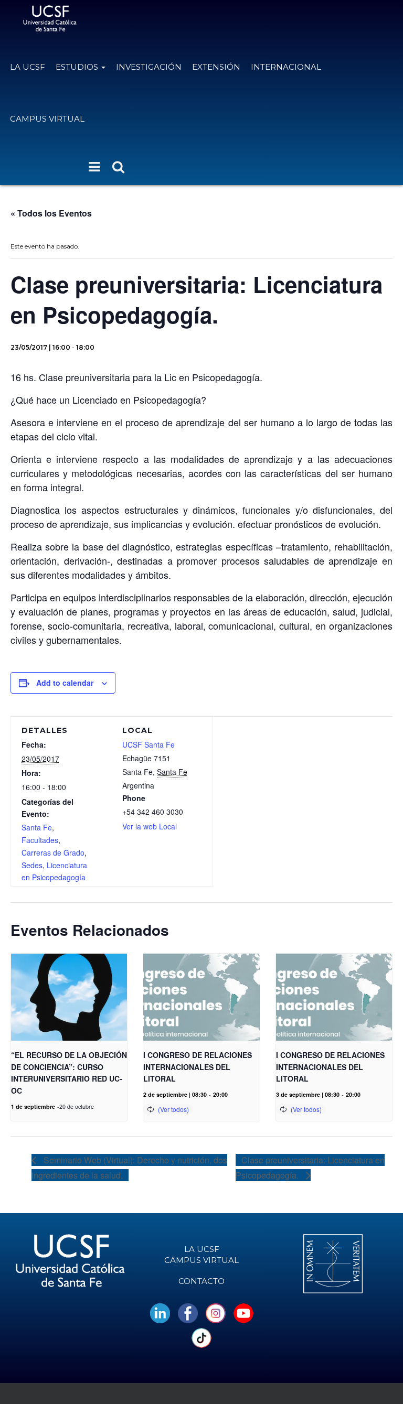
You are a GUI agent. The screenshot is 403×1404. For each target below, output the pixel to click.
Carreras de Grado (53, 852)
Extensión (216, 67)
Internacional (286, 67)
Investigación (149, 67)
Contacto (201, 1281)
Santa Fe (37, 827)
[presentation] (69, 997)
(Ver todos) (173, 1109)
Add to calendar (64, 682)
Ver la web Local (149, 826)
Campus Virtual (47, 119)
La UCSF (27, 67)
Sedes (32, 865)
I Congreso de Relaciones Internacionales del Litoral (197, 1067)
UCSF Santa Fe (148, 744)
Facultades (40, 840)
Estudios (78, 67)
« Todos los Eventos (51, 213)
